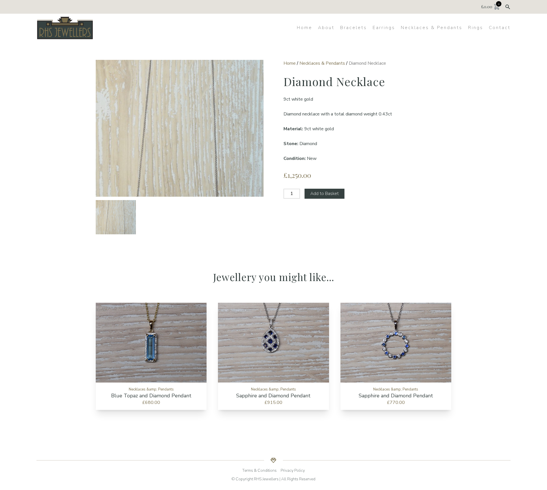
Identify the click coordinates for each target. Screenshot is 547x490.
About (326, 28)
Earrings (384, 28)
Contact (500, 28)
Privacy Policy (293, 470)
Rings (475, 28)
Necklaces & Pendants (431, 28)
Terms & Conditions (259, 470)
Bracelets (353, 28)
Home (304, 28)
